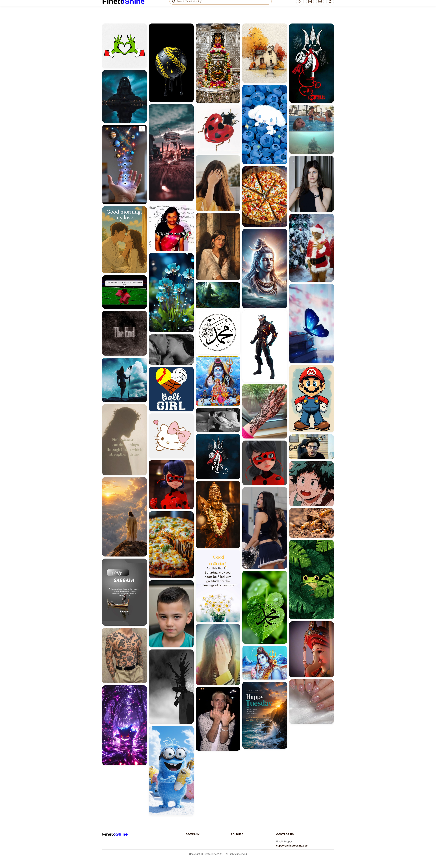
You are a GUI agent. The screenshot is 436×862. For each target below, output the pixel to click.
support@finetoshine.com (292, 845)
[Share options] (143, 27)
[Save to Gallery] (143, 33)
